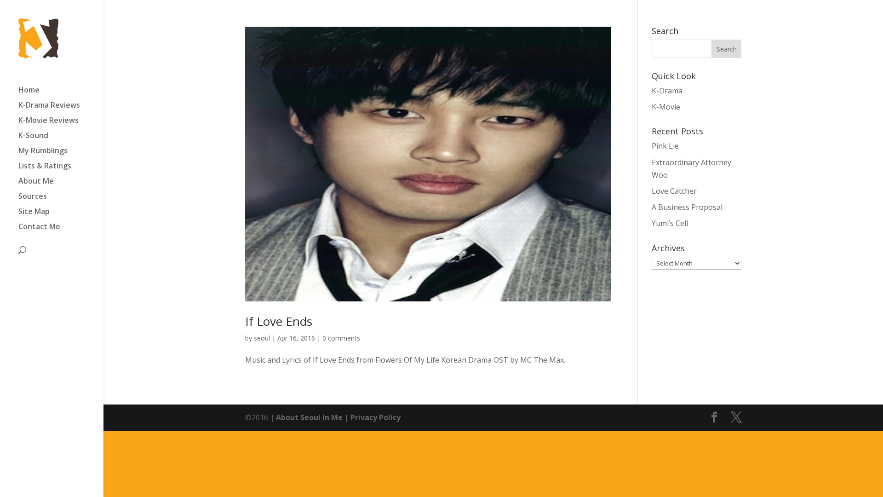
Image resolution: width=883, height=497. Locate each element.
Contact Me (39, 227)
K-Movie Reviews (48, 121)
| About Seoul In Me (305, 417)
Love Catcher (674, 191)
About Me (36, 182)
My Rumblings (43, 151)
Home (29, 91)
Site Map (34, 212)
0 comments (341, 338)
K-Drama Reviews (49, 106)
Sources (32, 197)
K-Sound (33, 136)
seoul (262, 338)
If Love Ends (278, 321)
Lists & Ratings (44, 166)
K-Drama (667, 91)
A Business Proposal (687, 207)
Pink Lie (665, 146)
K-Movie (666, 107)
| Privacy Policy (372, 417)
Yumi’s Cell (670, 223)
